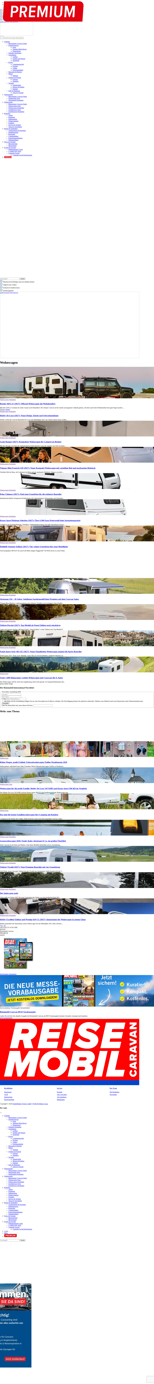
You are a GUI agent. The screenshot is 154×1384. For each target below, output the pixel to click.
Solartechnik (17, 85)
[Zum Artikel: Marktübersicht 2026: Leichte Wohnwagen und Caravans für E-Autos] (77, 672)
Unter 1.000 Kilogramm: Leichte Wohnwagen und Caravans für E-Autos (31, 678)
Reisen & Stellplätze (11, 129)
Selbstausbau (12, 119)
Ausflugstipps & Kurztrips (17, 130)
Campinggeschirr (18, 1138)
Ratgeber (7, 113)
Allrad (10, 115)
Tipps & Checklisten (15, 127)
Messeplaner (12, 146)
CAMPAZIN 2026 (14, 151)
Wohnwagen (8, 102)
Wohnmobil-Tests (14, 98)
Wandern (16, 1155)
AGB (6, 1094)
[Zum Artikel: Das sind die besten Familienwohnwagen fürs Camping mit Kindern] (77, 809)
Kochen (15, 1140)
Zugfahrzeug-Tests (14, 110)
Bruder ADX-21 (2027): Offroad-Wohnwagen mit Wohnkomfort (27, 404)
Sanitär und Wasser (19, 1133)
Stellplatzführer (13, 140)
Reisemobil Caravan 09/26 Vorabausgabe (18, 1012)
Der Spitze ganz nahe (9, 893)
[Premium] (8, 157)
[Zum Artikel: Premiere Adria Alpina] (77, 887)
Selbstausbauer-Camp (15, 149)
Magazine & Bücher (15, 1146)
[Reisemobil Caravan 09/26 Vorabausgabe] (77, 1006)
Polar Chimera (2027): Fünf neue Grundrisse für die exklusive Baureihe (30, 494)
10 (4, 925)
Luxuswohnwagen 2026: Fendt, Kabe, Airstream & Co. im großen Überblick (33, 841)
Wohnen (15, 1150)
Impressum (7, 1092)
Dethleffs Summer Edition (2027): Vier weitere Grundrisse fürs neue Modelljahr (34, 547)
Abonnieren (12, 974)
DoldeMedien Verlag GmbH (22, 1104)
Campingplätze (13, 136)
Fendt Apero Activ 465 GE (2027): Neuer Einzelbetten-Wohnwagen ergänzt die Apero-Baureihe (41, 651)
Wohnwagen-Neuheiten (16, 108)
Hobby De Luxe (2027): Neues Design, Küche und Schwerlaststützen (29, 416)
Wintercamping (13, 121)
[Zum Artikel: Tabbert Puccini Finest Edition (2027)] (77, 619)
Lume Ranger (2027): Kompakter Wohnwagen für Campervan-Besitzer (30, 442)
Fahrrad (15, 1153)
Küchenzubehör (18, 1144)
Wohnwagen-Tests (14, 106)
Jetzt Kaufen (4, 974)
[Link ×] (77, 1283)
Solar (14, 1121)
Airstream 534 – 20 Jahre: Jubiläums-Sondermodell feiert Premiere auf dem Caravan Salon (39, 599)
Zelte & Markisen (14, 91)
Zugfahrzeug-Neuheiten (16, 112)
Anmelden (6, 703)
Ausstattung (12, 1129)
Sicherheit (16, 1135)
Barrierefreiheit (9, 1100)
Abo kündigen (61, 1097)
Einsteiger (11, 117)
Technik (11, 1157)
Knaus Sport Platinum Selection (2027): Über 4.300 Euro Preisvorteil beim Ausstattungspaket (40, 520)
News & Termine (10, 142)
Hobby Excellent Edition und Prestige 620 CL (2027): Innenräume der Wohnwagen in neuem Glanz (43, 919)
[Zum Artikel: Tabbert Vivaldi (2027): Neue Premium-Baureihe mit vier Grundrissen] (77, 861)
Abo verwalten (62, 1094)
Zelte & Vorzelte (18, 93)
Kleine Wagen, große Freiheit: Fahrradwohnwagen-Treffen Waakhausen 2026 (33, 762)
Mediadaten (61, 1100)
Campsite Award (13, 153)
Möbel (10, 1148)
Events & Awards (10, 147)
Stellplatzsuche (13, 132)
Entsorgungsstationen (15, 138)
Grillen (15, 1142)
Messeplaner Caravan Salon (17, 96)
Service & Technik (14, 125)
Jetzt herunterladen (6, 1018)
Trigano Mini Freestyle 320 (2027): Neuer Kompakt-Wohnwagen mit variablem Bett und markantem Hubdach (47, 468)
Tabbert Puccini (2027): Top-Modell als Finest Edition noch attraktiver (30, 625)
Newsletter (113, 1094)
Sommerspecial (13, 1119)
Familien (11, 123)
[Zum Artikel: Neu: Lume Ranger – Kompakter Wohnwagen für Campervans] (77, 436)
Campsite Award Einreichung (22, 155)
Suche (23, 279)
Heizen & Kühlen (18, 87)
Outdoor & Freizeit (14, 1152)
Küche (10, 1136)
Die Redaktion (114, 1092)
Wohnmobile (8, 95)
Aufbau (15, 1131)
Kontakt (59, 1092)
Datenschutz (8, 1097)
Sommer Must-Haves (20, 1123)
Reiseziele (11, 134)
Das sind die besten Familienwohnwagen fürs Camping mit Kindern (29, 815)
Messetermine (12, 144)
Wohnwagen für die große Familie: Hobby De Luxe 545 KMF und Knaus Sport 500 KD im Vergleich (43, 788)
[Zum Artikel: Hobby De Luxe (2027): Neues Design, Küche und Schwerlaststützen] (5, 410)
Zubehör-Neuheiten (14, 1127)
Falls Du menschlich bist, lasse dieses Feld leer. (17, 705)
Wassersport (17, 1125)
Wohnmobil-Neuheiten (15, 100)
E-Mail (4, 699)
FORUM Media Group (40, 1104)
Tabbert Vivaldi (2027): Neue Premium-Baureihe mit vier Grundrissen (30, 867)
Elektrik (15, 89)
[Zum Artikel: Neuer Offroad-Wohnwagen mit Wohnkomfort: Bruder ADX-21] (77, 398)
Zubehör (7, 1116)
